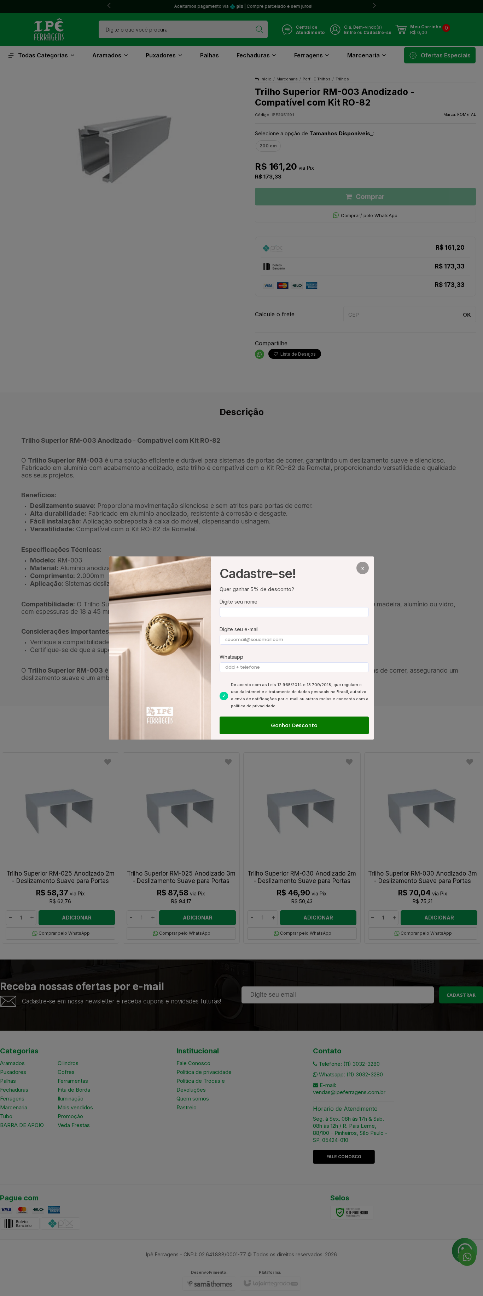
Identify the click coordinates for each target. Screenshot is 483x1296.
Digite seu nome (238, 602)
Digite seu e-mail (239, 629)
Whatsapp (231, 657)
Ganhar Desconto (294, 725)
